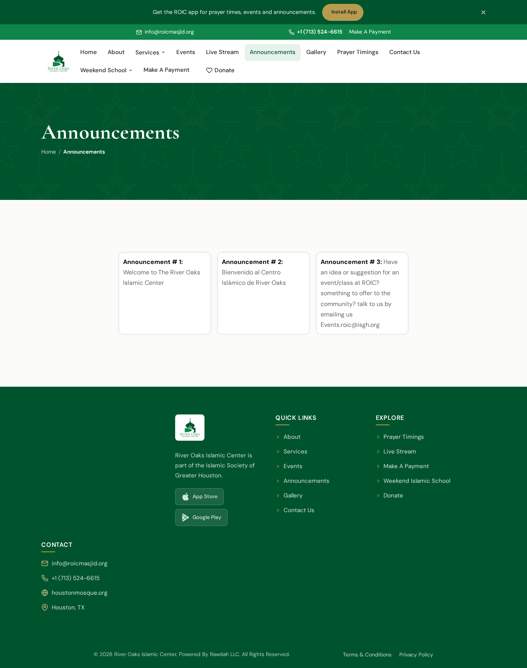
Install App (345, 13)
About (116, 52)
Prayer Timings (357, 52)
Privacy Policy (416, 654)
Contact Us (404, 52)
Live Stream (222, 52)
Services (147, 52)
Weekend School (103, 70)
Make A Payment (370, 31)
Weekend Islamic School (413, 481)
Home (88, 52)
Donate (229, 72)
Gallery (316, 52)
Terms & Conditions (367, 654)
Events (185, 52)
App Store (202, 498)
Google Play (204, 519)
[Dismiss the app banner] (483, 12)
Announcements (273, 52)
